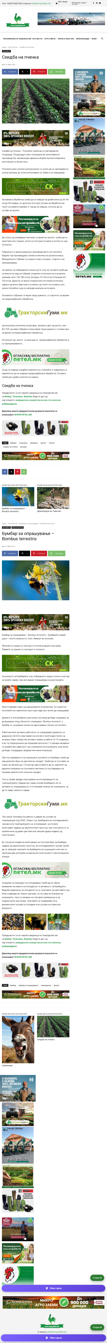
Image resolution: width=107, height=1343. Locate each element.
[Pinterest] (17, 472)
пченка (52, 443)
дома (4, 47)
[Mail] (96, 3)
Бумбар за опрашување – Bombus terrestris (14, 510)
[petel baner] (35, 357)
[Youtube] (100, 3)
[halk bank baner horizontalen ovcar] (35, 138)
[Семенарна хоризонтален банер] (35, 186)
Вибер (8, 396)
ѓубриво (13, 443)
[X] (11, 472)
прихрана (34, 443)
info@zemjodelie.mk (41, 3)
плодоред (23, 443)
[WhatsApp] (24, 472)
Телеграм (17, 396)
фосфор (23, 447)
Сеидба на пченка (10, 447)
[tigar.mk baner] (35, 428)
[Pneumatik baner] (35, 312)
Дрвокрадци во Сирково (49, 511)
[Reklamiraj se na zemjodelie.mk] (35, 224)
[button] (102, 39)
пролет (43, 443)
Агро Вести (12, 47)
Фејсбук (28, 396)
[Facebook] (93, 3)
